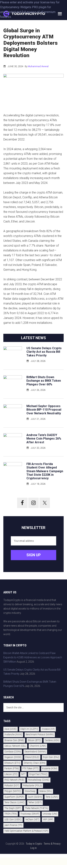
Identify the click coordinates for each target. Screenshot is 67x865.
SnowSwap (30, 791)
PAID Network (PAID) (14, 780)
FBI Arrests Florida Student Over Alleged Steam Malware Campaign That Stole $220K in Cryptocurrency (44, 471)
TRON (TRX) (10, 813)
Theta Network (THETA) (36, 808)
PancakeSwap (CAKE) (38, 780)
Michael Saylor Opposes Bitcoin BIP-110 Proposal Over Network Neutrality (43, 409)
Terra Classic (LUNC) (14, 802)
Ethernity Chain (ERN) (34, 763)
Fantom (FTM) (11, 768)
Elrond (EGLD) (32, 757)
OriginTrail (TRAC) (38, 774)
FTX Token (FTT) (31, 768)
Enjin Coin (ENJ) (51, 757)
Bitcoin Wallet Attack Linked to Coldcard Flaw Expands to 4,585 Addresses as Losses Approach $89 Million (32, 657)
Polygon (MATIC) (12, 791)
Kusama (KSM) (49, 768)
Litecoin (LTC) (10, 774)
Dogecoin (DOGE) (13, 757)
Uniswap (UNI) (50, 813)
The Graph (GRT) (12, 808)
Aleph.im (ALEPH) (29, 729)
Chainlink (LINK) (38, 746)
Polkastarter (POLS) (32, 785)
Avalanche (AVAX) (13, 734)
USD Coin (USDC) (13, 819)
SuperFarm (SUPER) (14, 797)
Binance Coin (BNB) (14, 740)
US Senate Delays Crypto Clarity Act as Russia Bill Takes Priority (44, 351)
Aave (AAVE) (10, 729)
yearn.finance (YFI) (13, 825)
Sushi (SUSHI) (35, 797)
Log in (33, 847)
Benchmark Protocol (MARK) (40, 734)
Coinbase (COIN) (12, 751)
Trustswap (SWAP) (29, 813)
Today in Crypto (34, 843)
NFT (23, 774)
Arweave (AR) (48, 729)
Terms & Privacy (52, 843)
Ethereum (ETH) (12, 763)
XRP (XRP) (48, 819)
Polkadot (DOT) (11, 785)
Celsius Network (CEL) (15, 746)
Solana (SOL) (45, 791)
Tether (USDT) (35, 802)
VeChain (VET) (32, 819)
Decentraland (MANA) (35, 751)
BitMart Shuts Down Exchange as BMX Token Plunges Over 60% (43, 380)
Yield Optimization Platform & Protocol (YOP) (26, 831)
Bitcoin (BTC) (34, 740)
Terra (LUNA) (52, 797)
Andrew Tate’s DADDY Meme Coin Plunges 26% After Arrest (43, 438)
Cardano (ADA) (52, 740)
